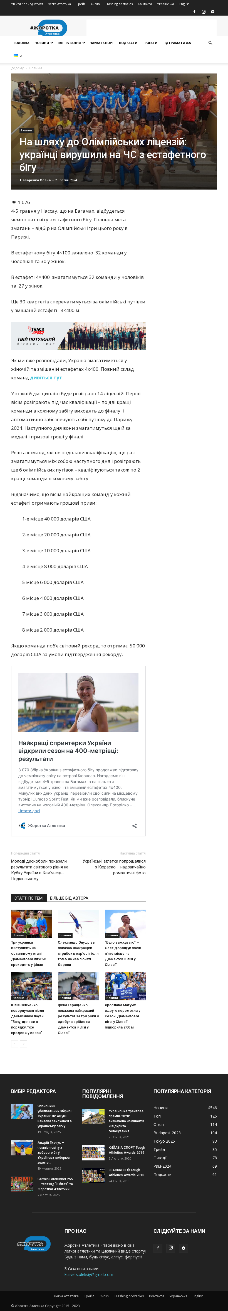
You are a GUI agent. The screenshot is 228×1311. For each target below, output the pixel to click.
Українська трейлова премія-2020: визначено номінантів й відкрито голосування (126, 1121)
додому (17, 68)
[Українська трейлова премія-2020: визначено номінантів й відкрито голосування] (93, 1116)
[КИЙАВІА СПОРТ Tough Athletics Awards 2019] (93, 1152)
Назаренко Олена (35, 180)
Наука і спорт (102, 43)
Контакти (145, 4)
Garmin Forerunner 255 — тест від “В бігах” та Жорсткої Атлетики (55, 1184)
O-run (95, 4)
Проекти (149, 43)
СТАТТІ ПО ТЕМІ (28, 898)
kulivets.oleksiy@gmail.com (89, 1274)
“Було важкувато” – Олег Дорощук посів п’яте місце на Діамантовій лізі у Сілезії (123, 953)
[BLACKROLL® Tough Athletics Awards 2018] (93, 1175)
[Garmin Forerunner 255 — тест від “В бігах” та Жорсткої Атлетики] (22, 1184)
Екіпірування (69, 43)
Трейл (81, 4)
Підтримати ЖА (176, 43)
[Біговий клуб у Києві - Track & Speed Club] (78, 336)
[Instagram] (203, 12)
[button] (210, 43)
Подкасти (128, 43)
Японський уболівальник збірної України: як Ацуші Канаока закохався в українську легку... (55, 1116)
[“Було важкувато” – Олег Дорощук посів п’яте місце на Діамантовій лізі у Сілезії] (125, 924)
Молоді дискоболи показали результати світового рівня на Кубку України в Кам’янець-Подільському (39, 870)
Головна (21, 43)
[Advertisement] (151, 27)
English (184, 4)
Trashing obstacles (119, 4)
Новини (41, 43)
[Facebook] (194, 12)
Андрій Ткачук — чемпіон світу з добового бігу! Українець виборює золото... (54, 1153)
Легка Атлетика (59, 4)
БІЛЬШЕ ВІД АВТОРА (69, 898)
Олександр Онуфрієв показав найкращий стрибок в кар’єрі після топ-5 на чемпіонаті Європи (78, 953)
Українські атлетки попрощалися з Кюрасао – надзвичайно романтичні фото (114, 867)
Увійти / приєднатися (27, 4)
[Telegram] (213, 12)
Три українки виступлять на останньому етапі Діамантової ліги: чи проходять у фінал (28, 953)
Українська (165, 4)
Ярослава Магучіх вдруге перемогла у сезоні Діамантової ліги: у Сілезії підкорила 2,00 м (122, 1016)
